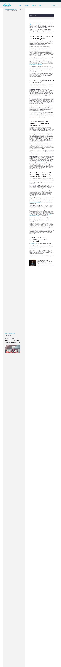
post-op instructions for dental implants (39, 202)
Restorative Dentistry (12, 9)
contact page (42, 254)
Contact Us (55, 5)
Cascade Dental (33, 243)
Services (26, 5)
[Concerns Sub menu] (37, 5)
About (20, 5)
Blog (40, 5)
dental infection (46, 96)
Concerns (34, 5)
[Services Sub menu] (29, 5)
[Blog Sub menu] (42, 5)
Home (6, 9)
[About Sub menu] (22, 5)
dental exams (40, 161)
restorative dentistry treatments (35, 64)
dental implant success (47, 32)
